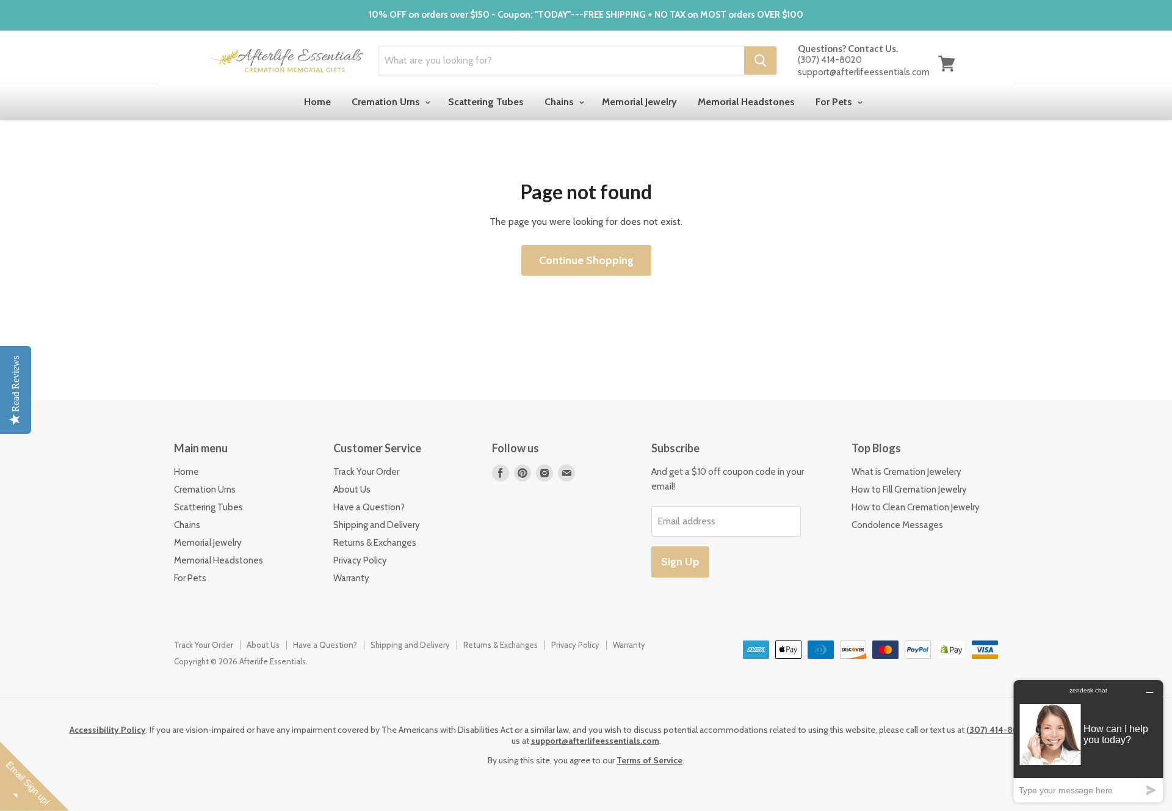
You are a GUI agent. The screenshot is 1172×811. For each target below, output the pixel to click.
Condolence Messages (897, 524)
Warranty (351, 578)
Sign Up (680, 561)
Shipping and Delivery (376, 524)
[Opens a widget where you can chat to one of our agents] (1088, 741)
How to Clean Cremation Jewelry (916, 507)
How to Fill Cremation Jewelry (909, 489)
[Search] (760, 60)
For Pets (835, 102)
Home (317, 102)
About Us (352, 489)
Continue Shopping (586, 260)
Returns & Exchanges (374, 542)
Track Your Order (366, 471)
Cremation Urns (387, 102)
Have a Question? (369, 507)
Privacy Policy (360, 560)
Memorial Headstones (746, 102)
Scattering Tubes (486, 102)
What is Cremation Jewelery (906, 471)
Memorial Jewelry (639, 102)
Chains (560, 102)
